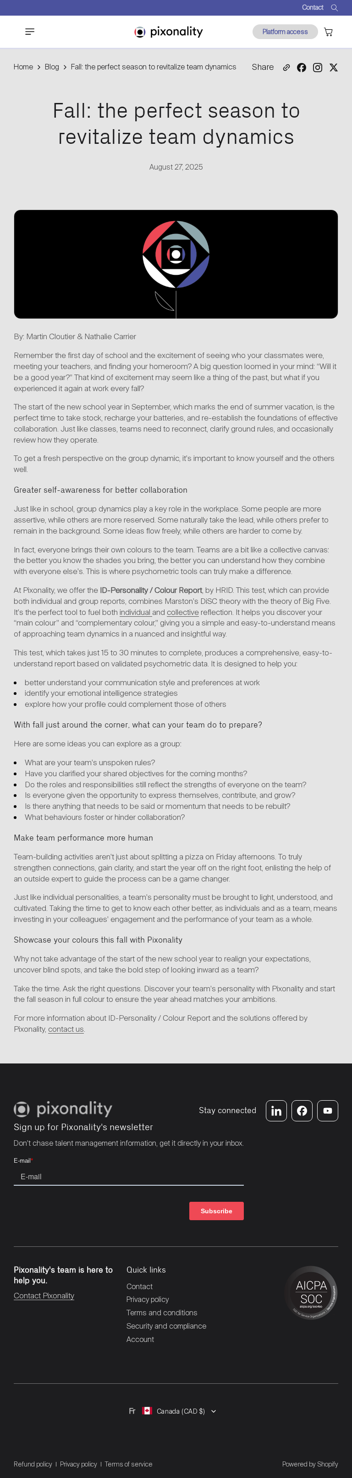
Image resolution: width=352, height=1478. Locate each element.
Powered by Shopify (310, 1464)
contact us (66, 1029)
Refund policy (33, 1464)
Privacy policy (78, 1464)
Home (23, 67)
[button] (25, 32)
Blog (52, 67)
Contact (313, 7)
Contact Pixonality (44, 1295)
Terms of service (129, 1464)
